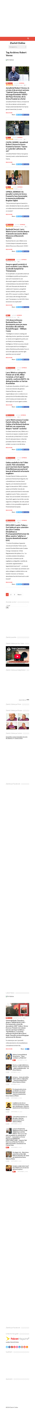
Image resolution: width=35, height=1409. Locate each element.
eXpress (21, 83)
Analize (9, 1018)
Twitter (19, 114)
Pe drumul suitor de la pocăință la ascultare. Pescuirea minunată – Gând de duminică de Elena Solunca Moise (16, 1092)
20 (19, 417)
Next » (20, 594)
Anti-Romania (11, 367)
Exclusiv (10, 83)
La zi (9, 137)
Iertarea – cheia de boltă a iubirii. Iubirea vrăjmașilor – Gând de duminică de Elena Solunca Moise (21, 1079)
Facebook (26, 114)
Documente (11, 415)
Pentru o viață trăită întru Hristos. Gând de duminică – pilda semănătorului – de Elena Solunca (21, 1067)
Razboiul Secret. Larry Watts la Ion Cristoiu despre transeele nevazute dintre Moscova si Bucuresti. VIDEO (17, 233)
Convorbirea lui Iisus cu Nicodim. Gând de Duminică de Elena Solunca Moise (20, 1119)
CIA (9, 315)
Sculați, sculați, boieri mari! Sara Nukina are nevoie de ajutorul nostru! (21, 1167)
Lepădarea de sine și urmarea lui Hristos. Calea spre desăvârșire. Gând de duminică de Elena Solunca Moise (17, 1106)
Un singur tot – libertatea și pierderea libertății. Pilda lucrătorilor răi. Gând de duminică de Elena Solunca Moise (17, 1155)
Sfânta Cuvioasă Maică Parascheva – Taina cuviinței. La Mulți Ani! (20, 1056)
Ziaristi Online (17, 43)
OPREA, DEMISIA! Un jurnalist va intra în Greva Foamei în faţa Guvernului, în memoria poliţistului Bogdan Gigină (16, 196)
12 (19, 369)
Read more (9, 112)
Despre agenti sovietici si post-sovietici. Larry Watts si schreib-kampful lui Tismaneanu (17, 267)
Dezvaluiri (10, 224)
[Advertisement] (17, 17)
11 (19, 522)
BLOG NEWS (11, 259)
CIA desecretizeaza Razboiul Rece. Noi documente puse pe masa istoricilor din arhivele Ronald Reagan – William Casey (16, 325)
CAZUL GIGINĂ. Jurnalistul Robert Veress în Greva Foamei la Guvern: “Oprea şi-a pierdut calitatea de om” (17, 146)
